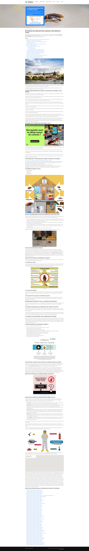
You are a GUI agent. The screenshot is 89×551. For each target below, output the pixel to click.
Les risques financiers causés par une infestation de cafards (36, 49)
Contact (62, 1)
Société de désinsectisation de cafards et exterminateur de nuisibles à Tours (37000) (38, 39)
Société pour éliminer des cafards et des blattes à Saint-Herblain (35, 516)
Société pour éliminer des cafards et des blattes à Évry (34, 523)
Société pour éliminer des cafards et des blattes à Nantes (34, 514)
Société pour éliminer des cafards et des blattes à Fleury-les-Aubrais (36, 503)
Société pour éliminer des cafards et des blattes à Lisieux (34, 534)
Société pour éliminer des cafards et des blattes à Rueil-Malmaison (35, 537)
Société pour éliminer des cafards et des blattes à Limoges (34, 515)
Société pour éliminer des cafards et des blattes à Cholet (34, 504)
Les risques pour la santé (31, 47)
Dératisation (36, 1)
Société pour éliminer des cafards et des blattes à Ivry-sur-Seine (35, 542)
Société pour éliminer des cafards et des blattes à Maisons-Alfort (35, 544)
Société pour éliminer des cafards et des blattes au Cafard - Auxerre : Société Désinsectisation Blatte (40, 495)
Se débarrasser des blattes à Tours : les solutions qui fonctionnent (35, 50)
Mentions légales (61, 549)
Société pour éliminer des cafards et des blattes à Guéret (34, 513)
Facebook (54, 548)
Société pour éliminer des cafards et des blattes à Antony (34, 526)
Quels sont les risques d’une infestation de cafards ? (33, 46)
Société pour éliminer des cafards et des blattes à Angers (34, 498)
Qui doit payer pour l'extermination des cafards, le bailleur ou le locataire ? (36, 41)
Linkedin (60, 548)
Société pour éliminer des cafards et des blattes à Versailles (34, 522)
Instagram (57, 548)
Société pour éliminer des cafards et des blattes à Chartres (34, 506)
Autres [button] (54, 1)
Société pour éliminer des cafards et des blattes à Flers (34, 517)
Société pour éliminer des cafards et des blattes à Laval (34, 507)
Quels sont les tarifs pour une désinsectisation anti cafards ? (34, 56)
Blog (49, 548)
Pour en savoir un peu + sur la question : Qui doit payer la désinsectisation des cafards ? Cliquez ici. (38, 160)
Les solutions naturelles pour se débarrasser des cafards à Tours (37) (36, 51)
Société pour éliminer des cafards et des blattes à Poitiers (34, 497)
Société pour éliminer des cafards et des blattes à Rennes (34, 525)
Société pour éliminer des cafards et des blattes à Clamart (34, 528)
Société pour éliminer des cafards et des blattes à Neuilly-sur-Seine (35, 543)
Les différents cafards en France (31, 42)
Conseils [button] (58, 1)
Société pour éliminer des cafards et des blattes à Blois (34, 494)
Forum (62, 548)
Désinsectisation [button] (42, 1)
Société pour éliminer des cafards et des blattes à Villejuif (34, 536)
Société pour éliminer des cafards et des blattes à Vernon (34, 532)
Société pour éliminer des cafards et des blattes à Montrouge (35, 535)
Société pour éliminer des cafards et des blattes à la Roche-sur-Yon (35, 518)
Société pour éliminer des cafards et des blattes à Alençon (34, 505)
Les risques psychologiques (31, 48)
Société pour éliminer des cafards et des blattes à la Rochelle (35, 527)
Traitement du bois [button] (49, 1)
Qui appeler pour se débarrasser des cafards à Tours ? (34, 40)
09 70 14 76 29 (36, 23)
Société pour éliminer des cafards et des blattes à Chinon (34, 493)
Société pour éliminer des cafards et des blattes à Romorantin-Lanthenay (36, 496)
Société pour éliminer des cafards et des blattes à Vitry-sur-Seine (35, 538)
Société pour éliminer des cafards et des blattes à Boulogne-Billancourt (36, 533)
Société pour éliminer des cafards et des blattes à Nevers (34, 524)
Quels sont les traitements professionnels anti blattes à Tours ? (35, 57)
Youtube (51, 548)
